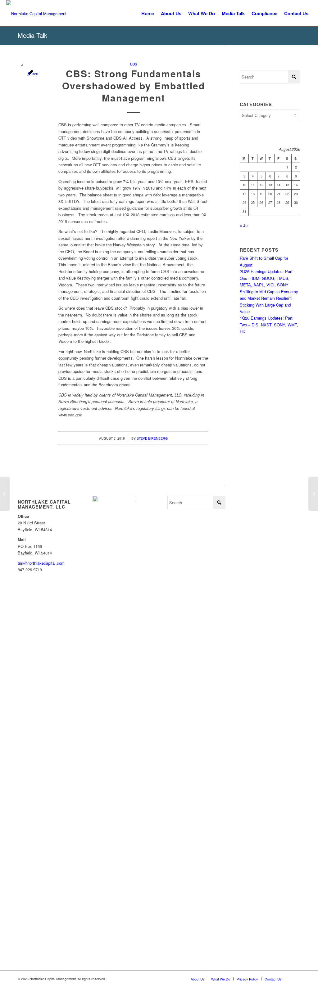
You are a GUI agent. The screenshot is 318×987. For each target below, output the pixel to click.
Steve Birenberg (152, 438)
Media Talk (32, 35)
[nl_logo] (36, 13)
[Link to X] (295, 978)
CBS (133, 64)
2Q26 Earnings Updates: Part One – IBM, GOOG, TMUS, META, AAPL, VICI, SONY (266, 278)
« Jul (244, 225)
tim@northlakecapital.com (41, 563)
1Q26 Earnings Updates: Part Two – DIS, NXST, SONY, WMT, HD (269, 324)
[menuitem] (147, 13)
